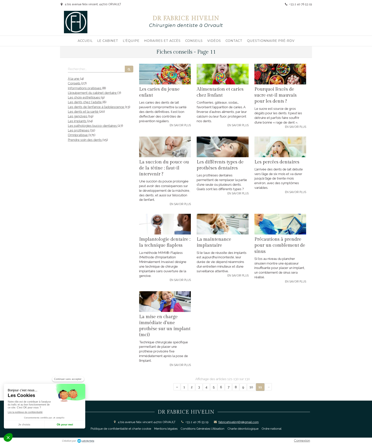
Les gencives (78, 116)
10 (251, 387)
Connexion (302, 440)
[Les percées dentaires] (280, 147)
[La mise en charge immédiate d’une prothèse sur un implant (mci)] (165, 301)
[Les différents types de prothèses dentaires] (222, 147)
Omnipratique (78, 135)
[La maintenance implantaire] (222, 224)
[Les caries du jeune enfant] (165, 74)
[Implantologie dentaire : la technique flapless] (165, 224)
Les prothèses (79, 130)
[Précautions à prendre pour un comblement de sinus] (280, 224)
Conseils (74, 83)
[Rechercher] (129, 69)
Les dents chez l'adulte (85, 102)
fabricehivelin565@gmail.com (238, 422)
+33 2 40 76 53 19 (196, 422)
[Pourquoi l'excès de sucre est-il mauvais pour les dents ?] (280, 74)
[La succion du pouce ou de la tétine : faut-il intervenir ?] (165, 147)
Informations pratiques (85, 88)
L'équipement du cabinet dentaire (92, 93)
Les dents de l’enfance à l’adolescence (96, 107)
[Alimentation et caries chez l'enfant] (222, 74)
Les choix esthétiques (84, 97)
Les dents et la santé (83, 111)
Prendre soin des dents (85, 140)
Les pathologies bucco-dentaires (93, 126)
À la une (74, 79)
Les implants (77, 121)
